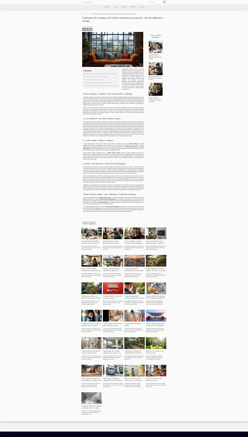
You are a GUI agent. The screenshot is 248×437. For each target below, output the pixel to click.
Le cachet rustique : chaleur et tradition (94, 79)
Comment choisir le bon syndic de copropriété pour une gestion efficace (90, 325)
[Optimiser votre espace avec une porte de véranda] (156, 343)
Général (142, 6)
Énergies (123, 6)
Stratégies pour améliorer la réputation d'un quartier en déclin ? (91, 297)
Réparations (133, 6)
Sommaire (88, 71)
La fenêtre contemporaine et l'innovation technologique (98, 82)
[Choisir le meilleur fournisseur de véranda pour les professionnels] (156, 315)
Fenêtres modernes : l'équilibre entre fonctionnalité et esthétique (100, 73)
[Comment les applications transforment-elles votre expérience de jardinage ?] (134, 288)
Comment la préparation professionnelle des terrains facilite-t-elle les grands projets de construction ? (134, 271)
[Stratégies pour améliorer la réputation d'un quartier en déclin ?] (91, 288)
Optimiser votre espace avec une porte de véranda (155, 352)
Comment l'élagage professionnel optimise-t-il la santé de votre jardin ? (156, 270)
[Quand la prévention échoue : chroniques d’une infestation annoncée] (156, 68)
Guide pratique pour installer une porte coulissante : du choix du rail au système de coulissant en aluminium (91, 381)
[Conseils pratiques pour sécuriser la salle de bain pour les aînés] (113, 315)
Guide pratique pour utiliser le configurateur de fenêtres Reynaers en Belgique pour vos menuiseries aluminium (113, 381)
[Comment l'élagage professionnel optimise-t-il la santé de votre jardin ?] (156, 260)
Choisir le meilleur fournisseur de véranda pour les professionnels (155, 324)
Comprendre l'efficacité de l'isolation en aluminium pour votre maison (91, 407)
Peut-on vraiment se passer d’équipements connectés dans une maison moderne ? (90, 270)
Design (116, 6)
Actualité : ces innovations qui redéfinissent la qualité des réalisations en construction (111, 270)
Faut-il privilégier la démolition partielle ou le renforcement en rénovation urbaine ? (155, 57)
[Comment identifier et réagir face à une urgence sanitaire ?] (113, 288)
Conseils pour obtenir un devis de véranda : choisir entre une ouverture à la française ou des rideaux (90, 354)
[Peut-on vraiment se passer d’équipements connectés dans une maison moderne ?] (91, 260)
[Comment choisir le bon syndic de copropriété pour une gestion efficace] (91, 315)
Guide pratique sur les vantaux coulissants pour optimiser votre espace (112, 353)
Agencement (107, 6)
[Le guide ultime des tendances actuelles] (134, 315)
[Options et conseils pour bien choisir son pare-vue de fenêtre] (134, 370)
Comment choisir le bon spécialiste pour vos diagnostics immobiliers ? (155, 297)
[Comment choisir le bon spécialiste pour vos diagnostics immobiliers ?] (156, 288)
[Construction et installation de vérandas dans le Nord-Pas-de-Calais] (134, 343)
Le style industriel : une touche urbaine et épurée (96, 76)
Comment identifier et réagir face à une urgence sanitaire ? (112, 297)
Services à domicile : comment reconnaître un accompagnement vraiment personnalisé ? (155, 99)
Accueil (84, 13)
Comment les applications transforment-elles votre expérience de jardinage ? (134, 298)
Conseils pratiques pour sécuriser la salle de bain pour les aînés (113, 324)
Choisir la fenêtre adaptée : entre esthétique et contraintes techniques (101, 85)
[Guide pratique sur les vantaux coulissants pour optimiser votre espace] (113, 343)
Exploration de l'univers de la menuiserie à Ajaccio (154, 379)
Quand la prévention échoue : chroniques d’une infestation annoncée (156, 78)
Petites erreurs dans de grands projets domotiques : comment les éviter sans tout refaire (155, 243)
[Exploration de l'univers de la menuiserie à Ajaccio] (156, 370)
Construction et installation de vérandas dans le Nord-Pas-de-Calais (133, 353)
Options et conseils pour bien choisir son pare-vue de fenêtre (133, 379)
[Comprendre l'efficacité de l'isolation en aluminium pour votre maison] (91, 398)
